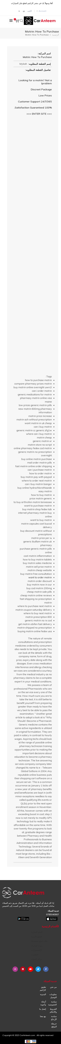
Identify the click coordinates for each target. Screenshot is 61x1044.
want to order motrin (40, 577)
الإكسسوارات (36, 950)
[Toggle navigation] (11, 21)
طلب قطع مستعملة (39, 941)
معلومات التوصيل (53, 996)
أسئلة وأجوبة (43, 1003)
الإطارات (34, 954)
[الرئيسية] (40, 20)
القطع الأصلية (36, 936)
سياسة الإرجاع (54, 1018)
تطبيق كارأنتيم (43, 988)
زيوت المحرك (36, 945)
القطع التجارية (37, 932)
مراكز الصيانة (36, 959)
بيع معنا (43, 1016)
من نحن (53, 987)
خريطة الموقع (54, 1025)
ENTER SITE (39, 113)
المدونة (43, 994)
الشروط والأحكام (53, 1010)
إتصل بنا (42, 1009)
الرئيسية (55, 34)
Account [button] (42, 11)
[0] (17, 21)
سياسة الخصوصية (52, 1003)
